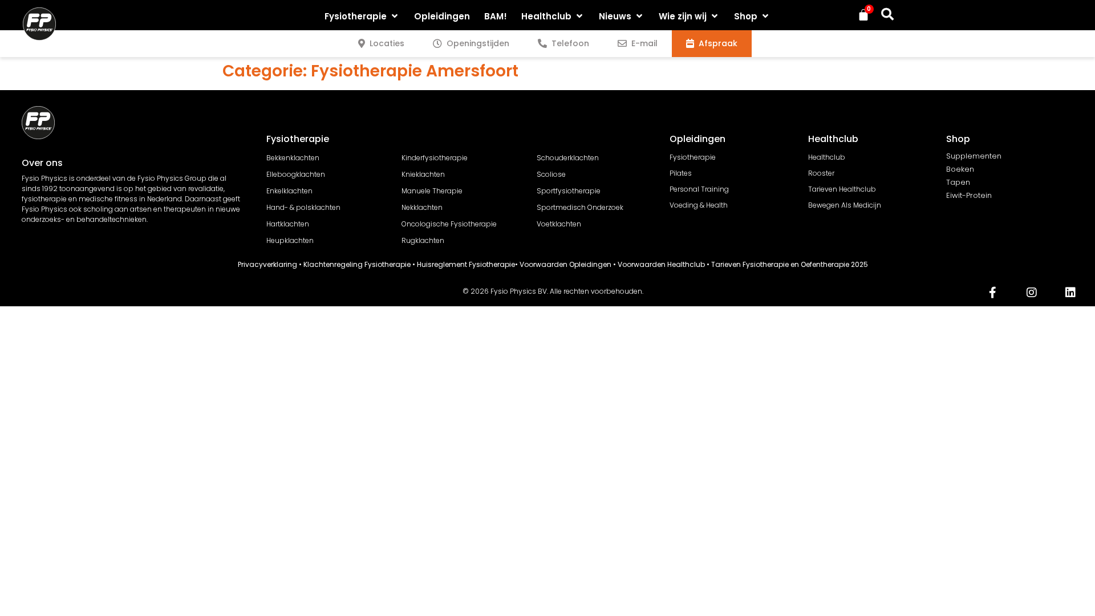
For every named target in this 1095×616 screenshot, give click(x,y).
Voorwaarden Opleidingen (565, 264)
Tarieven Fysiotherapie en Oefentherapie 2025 (789, 264)
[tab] (381, 43)
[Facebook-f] (993, 292)
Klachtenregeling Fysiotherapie (357, 264)
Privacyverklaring (267, 264)
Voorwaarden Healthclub (661, 264)
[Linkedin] (1070, 292)
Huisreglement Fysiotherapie (466, 264)
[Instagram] (1031, 292)
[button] (362, 16)
